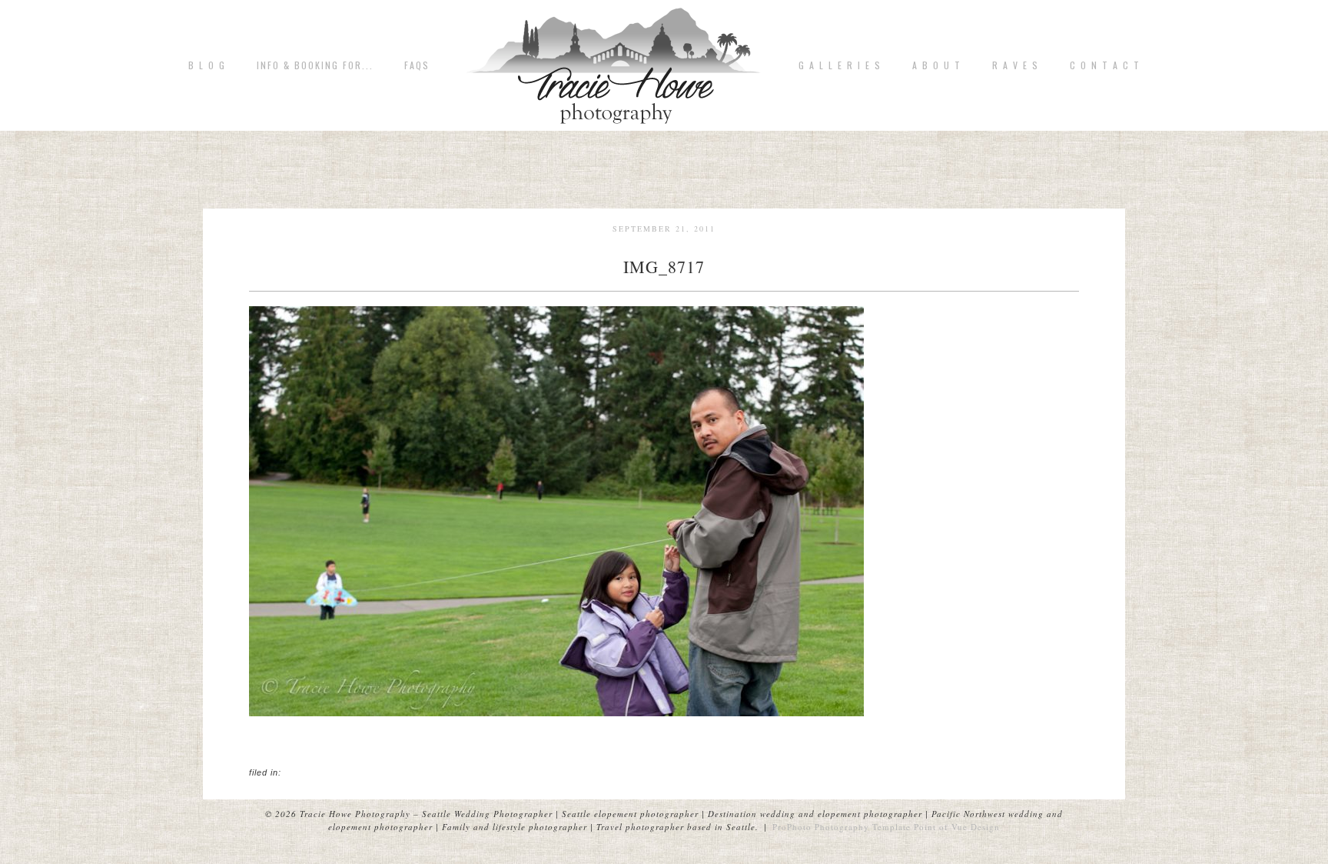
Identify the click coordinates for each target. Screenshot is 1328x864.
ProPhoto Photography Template (841, 826)
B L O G (207, 65)
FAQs (417, 65)
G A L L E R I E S (839, 65)
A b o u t (936, 65)
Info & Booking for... (315, 65)
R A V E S (1015, 65)
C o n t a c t (1105, 65)
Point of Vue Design (957, 826)
